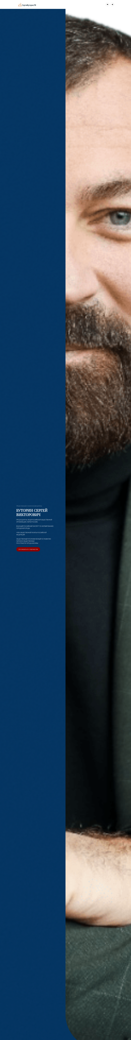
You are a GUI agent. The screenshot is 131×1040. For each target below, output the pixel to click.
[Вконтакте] (107, 4)
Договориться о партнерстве (28, 549)
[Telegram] (112, 4)
